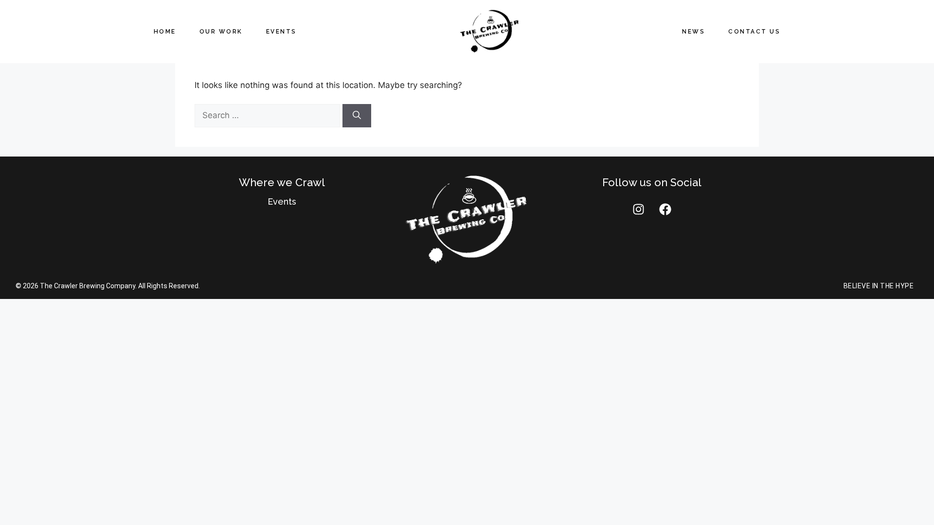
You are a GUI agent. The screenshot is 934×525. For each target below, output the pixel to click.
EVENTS (281, 31)
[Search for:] (268, 115)
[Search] (356, 115)
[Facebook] (665, 209)
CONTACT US (754, 31)
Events (282, 201)
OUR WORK (221, 31)
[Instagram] (638, 209)
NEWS (693, 31)
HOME (165, 31)
